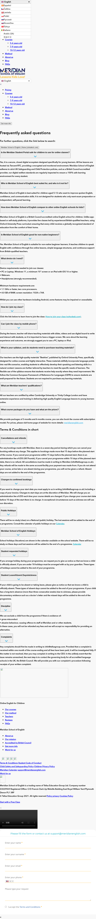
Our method (10, 713)
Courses (8, 39)
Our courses (10, 709)
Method (8, 53)
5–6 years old (16, 43)
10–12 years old (17, 50)
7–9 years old (16, 46)
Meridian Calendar (8, 770)
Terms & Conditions (9, 763)
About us (9, 57)
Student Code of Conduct (29, 763)
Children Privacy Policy (44, 766)
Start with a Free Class (10, 802)
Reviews (8, 720)
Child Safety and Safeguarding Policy (17, 766)
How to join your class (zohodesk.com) (63, 316)
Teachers (9, 716)
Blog (7, 61)
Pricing (8, 90)
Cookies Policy (66, 796)
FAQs (7, 64)
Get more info (6, 124)
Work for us (10, 750)
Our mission (10, 739)
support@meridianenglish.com (32, 770)
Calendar (60, 524)
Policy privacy (53, 796)
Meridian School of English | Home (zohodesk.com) (19, 147)
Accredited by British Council (18, 743)
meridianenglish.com (73, 423)
